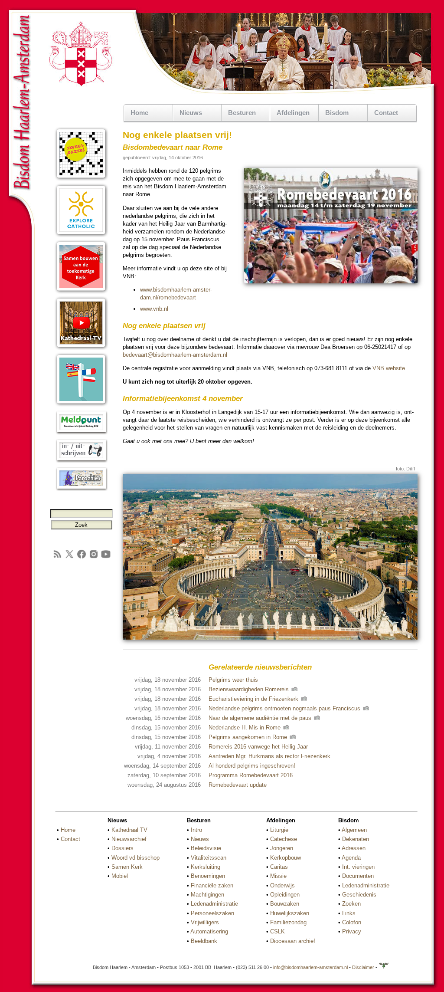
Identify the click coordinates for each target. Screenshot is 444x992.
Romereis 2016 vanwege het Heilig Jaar (258, 746)
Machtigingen (207, 894)
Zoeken (351, 903)
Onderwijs (282, 885)
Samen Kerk (127, 867)
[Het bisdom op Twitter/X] (69, 557)
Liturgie (279, 830)
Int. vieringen (358, 867)
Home (139, 112)
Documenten (358, 876)
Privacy (351, 931)
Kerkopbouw (285, 857)
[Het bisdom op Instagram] (93, 557)
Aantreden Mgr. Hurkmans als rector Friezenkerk (269, 756)
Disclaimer (363, 967)
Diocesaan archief (292, 941)
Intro (196, 830)
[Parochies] (81, 489)
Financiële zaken (212, 885)
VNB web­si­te (388, 368)
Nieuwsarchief (129, 839)
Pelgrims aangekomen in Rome (249, 737)
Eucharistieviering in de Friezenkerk (254, 699)
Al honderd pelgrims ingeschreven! (252, 765)
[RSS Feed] (57, 557)
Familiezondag (288, 922)
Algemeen (354, 830)
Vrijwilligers (205, 922)
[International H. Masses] (81, 404)
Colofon (351, 922)
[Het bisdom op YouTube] (106, 557)
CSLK (277, 931)
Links (349, 913)
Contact (386, 112)
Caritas (279, 867)
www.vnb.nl (154, 308)
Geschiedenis (359, 894)
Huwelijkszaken (289, 913)
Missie (278, 876)
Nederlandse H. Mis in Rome (245, 727)
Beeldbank (204, 941)
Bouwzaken (284, 903)
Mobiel (119, 876)
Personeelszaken (212, 913)
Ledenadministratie (214, 903)
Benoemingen (208, 876)
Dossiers (122, 848)
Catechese (283, 839)
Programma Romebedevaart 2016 (251, 775)
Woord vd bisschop (135, 857)
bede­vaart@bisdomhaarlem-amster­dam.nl (175, 354)
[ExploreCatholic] (81, 235)
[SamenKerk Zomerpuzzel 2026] (81, 179)
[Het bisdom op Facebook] (81, 557)
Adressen (354, 848)
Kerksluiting (205, 867)
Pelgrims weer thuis (233, 680)
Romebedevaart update (238, 785)
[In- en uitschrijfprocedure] (81, 461)
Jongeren (281, 848)
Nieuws (200, 839)
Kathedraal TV (129, 830)
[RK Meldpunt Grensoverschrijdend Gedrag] (81, 433)
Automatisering (209, 931)
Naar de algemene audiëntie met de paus (261, 718)
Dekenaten (355, 839)
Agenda (351, 857)
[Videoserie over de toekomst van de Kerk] (81, 292)
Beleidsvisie (206, 848)
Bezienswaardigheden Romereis (250, 689)
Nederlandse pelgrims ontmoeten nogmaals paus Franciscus (285, 708)
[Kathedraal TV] (81, 348)
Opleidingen (285, 894)
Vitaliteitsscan (208, 857)
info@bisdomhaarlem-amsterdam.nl (310, 967)
